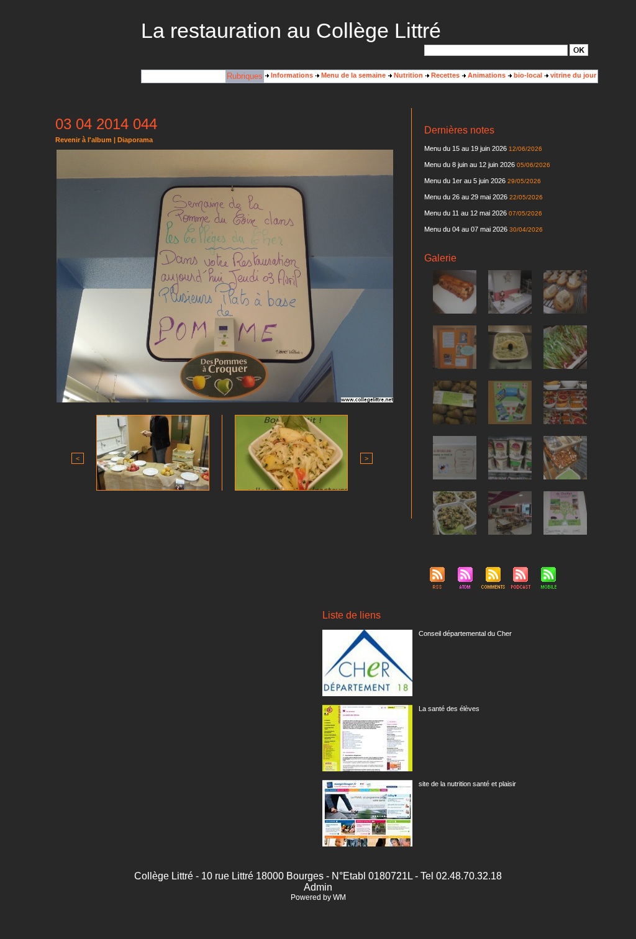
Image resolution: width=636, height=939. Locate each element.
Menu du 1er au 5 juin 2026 (465, 180)
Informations (291, 75)
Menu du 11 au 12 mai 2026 (465, 213)
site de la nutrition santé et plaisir (467, 783)
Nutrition (407, 75)
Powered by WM (318, 897)
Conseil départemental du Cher (465, 633)
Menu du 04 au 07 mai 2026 (465, 229)
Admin (318, 887)
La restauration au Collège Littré (291, 30)
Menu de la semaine (352, 75)
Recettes (444, 75)
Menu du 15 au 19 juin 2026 (465, 148)
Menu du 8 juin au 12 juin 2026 (469, 164)
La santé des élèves (449, 708)
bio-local (527, 75)
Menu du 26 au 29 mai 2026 (465, 197)
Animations (486, 75)
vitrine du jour (572, 75)
